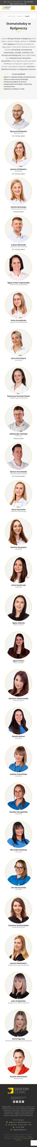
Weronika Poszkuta (18, 850)
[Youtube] (20, 1102)
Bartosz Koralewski (18, 471)
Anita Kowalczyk (18, 585)
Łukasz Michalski (18, 245)
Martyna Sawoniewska (18, 698)
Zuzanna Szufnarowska (18, 925)
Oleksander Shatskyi (18, 434)
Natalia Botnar (18, 736)
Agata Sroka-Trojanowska (18, 282)
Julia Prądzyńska (18, 1001)
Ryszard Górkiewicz (18, 131)
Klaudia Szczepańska (18, 812)
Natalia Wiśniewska (18, 1076)
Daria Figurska (18, 1039)
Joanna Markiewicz (18, 963)
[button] (18, 3)
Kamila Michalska (18, 207)
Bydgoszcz (20, 16)
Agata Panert (18, 660)
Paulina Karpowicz (19, 547)
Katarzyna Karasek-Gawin (18, 396)
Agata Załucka (18, 623)
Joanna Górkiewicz (18, 169)
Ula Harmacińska (18, 887)
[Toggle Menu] (33, 8)
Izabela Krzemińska (18, 774)
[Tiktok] (23, 1102)
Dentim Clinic (11, 16)
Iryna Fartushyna (18, 358)
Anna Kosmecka (19, 509)
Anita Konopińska (18, 320)
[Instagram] (17, 1102)
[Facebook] (14, 1102)
